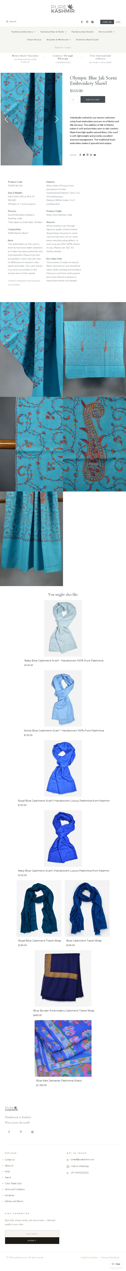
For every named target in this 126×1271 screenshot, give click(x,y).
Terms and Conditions (15, 1189)
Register (59, 47)
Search (8, 1177)
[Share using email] (94, 154)
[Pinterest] (87, 22)
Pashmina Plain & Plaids (53, 32)
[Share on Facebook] (80, 154)
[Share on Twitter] (83, 154)
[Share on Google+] (91, 154)
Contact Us (10, 1159)
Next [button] (56, 119)
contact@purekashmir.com (82, 1159)
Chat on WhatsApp (80, 1166)
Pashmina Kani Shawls (83, 32)
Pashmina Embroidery (23, 32)
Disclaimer (9, 1195)
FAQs (7, 1171)
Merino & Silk (106, 32)
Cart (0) (107, 22)
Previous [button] (6, 119)
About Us (9, 1165)
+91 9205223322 (80, 1172)
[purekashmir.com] (63, 5)
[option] (31, 119)
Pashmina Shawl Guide (87, 39)
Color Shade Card (13, 1183)
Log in (68, 47)
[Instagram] (92, 22)
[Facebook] (81, 22)
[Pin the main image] (87, 154)
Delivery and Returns (14, 1201)
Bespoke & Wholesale (59, 39)
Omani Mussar (34, 39)
